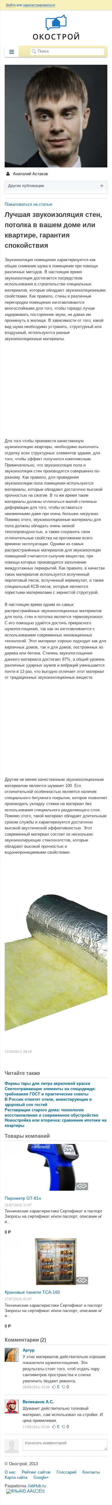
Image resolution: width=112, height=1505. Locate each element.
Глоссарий (66, 1472)
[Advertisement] (56, 387)
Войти (11, 5)
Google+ (41, 1477)
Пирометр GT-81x (23, 1198)
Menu (12, 52)
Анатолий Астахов (30, 173)
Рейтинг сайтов (36, 1472)
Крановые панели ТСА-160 (32, 1292)
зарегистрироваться (39, 5)
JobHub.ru (36, 1486)
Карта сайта (16, 1477)
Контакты (91, 1472)
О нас (10, 1472)
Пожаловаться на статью (28, 204)
